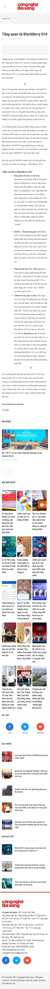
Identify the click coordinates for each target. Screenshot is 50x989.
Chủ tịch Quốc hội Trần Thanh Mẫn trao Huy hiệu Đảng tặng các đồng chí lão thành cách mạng (24, 698)
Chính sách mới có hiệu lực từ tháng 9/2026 (23, 516)
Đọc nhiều (6, 744)
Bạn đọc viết (8, 836)
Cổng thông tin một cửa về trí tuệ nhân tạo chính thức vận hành (8, 609)
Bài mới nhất (9, 482)
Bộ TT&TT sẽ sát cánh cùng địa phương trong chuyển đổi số (22, 454)
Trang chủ (6, 18)
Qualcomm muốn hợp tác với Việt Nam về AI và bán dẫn (9, 651)
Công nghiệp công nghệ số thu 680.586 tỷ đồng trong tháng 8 (23, 566)
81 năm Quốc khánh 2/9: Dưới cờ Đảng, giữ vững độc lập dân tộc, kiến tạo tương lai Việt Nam (8, 523)
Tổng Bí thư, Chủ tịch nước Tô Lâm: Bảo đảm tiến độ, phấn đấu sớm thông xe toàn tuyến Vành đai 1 (9, 698)
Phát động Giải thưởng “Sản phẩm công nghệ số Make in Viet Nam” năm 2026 (24, 652)
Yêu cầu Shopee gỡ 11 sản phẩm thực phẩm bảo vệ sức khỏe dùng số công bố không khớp (39, 521)
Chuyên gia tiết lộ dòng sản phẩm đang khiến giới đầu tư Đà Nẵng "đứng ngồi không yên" (39, 698)
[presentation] (4, 470)
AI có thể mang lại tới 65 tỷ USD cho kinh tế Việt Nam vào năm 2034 (9, 566)
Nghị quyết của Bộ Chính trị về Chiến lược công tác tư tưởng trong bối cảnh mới (39, 654)
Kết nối (5, 715)
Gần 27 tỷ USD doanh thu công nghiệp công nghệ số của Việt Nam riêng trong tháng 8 (24, 611)
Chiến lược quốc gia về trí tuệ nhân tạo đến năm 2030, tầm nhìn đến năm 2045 (39, 568)
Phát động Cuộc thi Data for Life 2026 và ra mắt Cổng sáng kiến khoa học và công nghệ (39, 611)
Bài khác (6, 421)
